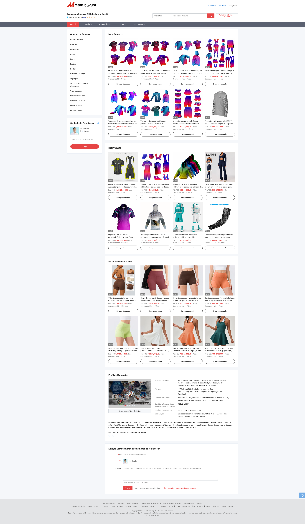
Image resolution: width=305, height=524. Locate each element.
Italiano (152, 506)
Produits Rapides (188, 503)
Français (120, 506)
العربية (178, 506)
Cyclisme (73, 54)
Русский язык (162, 506)
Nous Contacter (140, 24)
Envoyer (128, 488)
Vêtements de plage (77, 74)
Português (144, 506)
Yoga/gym (74, 78)
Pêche (72, 59)
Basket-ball (74, 49)
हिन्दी (193, 506)
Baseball (73, 44)
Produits (88, 24)
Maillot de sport (76, 105)
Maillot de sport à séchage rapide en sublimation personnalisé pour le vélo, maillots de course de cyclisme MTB (122, 186)
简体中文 (97, 506)
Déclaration (120, 503)
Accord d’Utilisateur (133, 503)
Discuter (86, 131)
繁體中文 (105, 506)
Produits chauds (76, 110)
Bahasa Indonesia (227, 506)
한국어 (171, 506)
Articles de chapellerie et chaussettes (79, 84)
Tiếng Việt (215, 506)
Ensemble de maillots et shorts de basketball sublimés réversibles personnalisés (185, 237)
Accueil (73, 24)
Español (128, 506)
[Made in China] (82, 5)
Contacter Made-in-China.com (171, 503)
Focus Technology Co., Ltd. (151, 511)
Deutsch (135, 506)
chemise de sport (76, 39)
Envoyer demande (123, 84)
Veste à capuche (76, 91)
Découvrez (123, 24)
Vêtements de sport (77, 101)
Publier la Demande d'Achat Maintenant (180, 488)
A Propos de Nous (105, 24)
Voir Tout (111, 436)
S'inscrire (222, 5)
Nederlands (186, 506)
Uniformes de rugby (77, 96)
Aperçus (199, 503)
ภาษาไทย (200, 506)
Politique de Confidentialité (150, 503)
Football (73, 64)
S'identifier (212, 5)
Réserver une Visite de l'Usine (129, 411)
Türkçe (208, 506)
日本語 (113, 506)
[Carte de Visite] (98, 123)
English (89, 506)
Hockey (73, 69)
